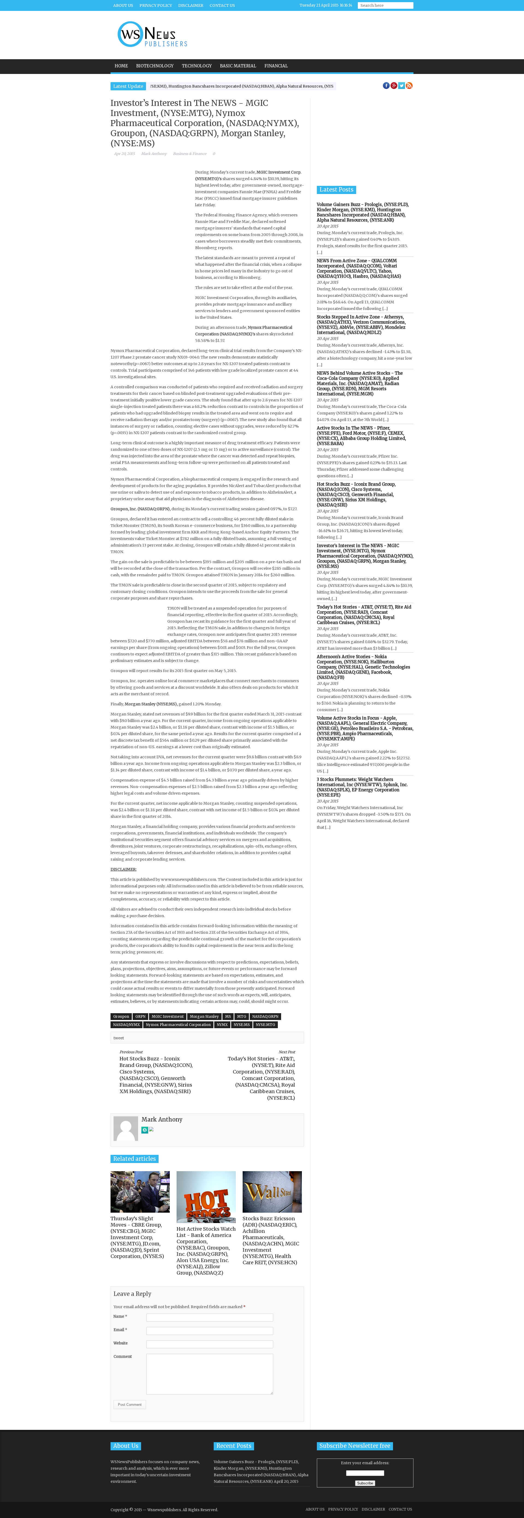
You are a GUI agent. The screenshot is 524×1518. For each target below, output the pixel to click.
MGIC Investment (168, 1016)
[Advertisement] (313, 31)
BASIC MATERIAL (238, 65)
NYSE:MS (242, 1024)
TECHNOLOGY (197, 65)
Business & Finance (189, 153)
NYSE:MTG (265, 1024)
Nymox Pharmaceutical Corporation (178, 1024)
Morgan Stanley (204, 1016)
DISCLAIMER (190, 5)
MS (228, 1016)
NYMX (222, 1024)
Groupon (121, 1016)
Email (120, 1330)
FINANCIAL (276, 65)
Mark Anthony (154, 153)
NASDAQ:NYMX (126, 1024)
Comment (123, 1356)
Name (120, 1316)
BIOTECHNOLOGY (155, 65)
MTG (241, 1016)
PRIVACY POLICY (155, 5)
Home (121, 65)
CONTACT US (222, 5)
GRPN (140, 1016)
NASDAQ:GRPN (265, 1016)
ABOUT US (123, 5)
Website (121, 1343)
